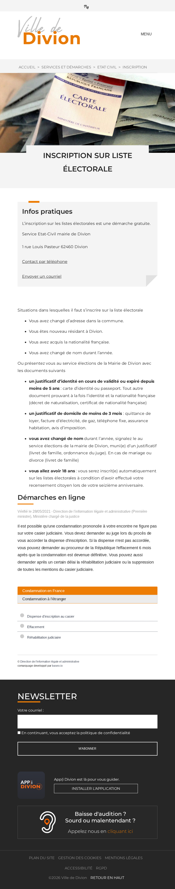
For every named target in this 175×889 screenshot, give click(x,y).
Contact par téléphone (44, 261)
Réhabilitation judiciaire (43, 637)
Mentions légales (124, 858)
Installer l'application (96, 788)
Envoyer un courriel (42, 276)
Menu (146, 34)
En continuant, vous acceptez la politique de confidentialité (75, 733)
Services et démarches (66, 67)
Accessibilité (79, 868)
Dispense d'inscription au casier (49, 616)
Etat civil (106, 67)
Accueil (27, 67)
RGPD (101, 868)
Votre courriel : (31, 710)
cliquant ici (120, 831)
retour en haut (107, 878)
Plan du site (42, 858)
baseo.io (57, 665)
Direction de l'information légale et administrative (49, 661)
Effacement (34, 627)
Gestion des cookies (79, 858)
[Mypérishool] (87, 6)
